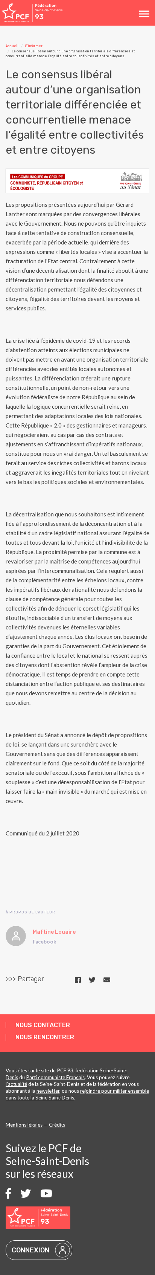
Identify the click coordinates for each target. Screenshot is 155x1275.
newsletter (47, 1091)
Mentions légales (24, 1125)
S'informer (34, 46)
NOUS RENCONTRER (44, 1037)
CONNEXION (30, 1250)
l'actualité (16, 1084)
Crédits (57, 1125)
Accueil (12, 46)
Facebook (44, 942)
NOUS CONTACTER (42, 1025)
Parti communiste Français (55, 1077)
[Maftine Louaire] (16, 936)
